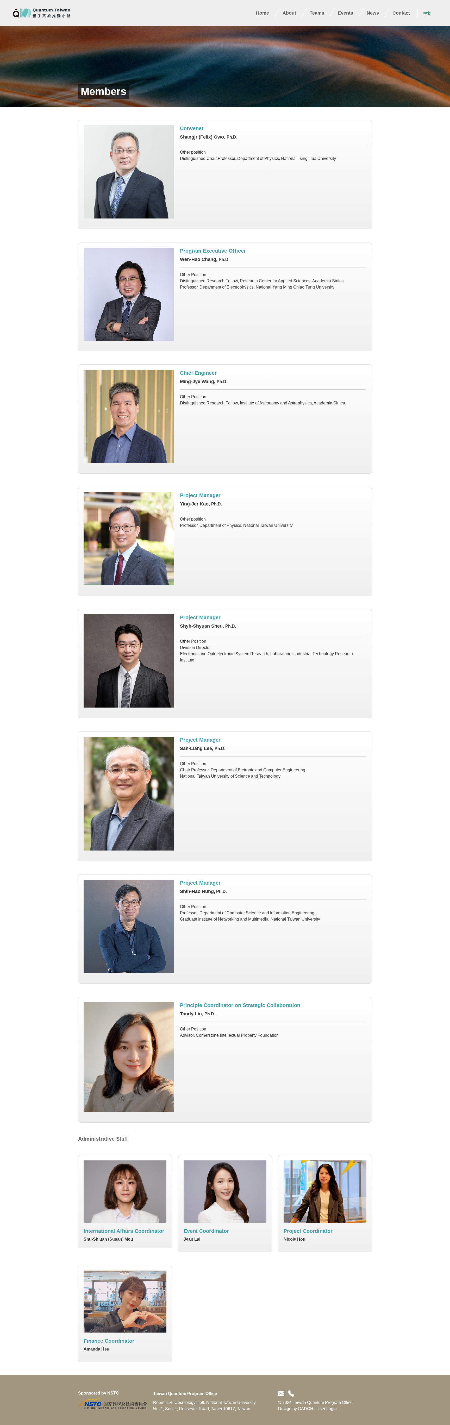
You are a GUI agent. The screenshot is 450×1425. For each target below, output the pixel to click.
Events (345, 13)
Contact (401, 13)
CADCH (305, 1409)
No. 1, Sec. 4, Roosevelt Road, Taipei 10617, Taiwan (201, 1409)
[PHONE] (290, 1393)
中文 (427, 13)
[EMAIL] (282, 1393)
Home (262, 13)
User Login (326, 1409)
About (289, 13)
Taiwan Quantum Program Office (185, 1393)
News (373, 13)
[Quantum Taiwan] (41, 13)
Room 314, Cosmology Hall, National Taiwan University (204, 1402)
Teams (317, 13)
